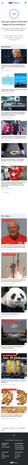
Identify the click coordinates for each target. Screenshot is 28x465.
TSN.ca (3, 457)
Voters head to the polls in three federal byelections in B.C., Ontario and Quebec (12, 160)
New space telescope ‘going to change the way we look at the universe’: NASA (13, 280)
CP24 (3, 454)
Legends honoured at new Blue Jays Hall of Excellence (13, 381)
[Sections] (2, 2)
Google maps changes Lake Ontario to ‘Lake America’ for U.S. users (14, 90)
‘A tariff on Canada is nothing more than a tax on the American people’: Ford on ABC (13, 246)
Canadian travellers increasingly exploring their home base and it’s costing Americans (13, 137)
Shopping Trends (19, 37)
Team (3, 430)
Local (6, 35)
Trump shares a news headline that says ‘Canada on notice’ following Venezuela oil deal (13, 67)
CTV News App (5, 428)
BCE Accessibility (6, 447)
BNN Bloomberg (5, 456)
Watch (14, 35)
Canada (10, 35)
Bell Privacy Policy (19, 445)
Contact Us (12, 428)
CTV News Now (12, 39)
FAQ (17, 428)
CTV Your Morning (9, 37)
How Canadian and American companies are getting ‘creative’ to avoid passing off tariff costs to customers (13, 114)
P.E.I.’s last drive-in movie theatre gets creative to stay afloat (12, 347)
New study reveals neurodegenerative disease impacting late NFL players (12, 415)
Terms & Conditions (19, 447)
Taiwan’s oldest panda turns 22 (10, 314)
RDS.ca (16, 457)
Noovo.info (17, 454)
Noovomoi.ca (18, 456)
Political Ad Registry (19, 448)
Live (18, 39)
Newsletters (22, 428)
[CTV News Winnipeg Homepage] (14, 3)
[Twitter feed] (14, 435)
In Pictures (20, 35)
